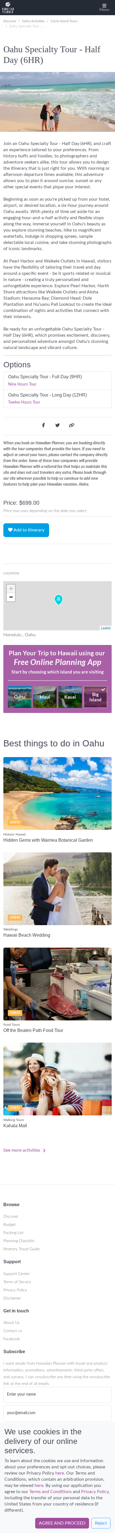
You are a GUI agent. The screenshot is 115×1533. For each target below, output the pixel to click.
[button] (104, 7)
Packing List (13, 1233)
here (59, 1473)
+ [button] (11, 588)
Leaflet (105, 628)
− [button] (11, 597)
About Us (11, 1323)
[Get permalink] (71, 426)
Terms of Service (17, 1282)
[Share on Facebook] (43, 426)
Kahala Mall (15, 1125)
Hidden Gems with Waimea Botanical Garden (48, 840)
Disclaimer (12, 1298)
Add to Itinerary (28, 530)
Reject (101, 1523)
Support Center (16, 1274)
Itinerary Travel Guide (21, 1249)
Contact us (12, 1331)
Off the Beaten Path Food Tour (33, 1030)
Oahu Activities (33, 21)
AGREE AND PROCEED (62, 1523)
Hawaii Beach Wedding (26, 935)
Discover (9, 21)
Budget (9, 1225)
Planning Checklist (18, 1241)
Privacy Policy (15, 1290)
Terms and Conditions (50, 1491)
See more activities (22, 1150)
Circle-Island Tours (64, 21)
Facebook (11, 1339)
